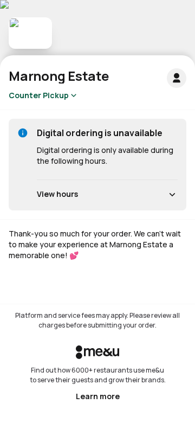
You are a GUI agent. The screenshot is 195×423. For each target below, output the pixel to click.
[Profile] (176, 78)
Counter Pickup (39, 95)
